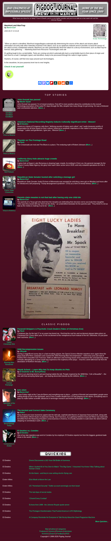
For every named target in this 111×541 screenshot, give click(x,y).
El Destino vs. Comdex (27, 431)
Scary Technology (100, 39)
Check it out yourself (14, 67)
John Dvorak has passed (28, 99)
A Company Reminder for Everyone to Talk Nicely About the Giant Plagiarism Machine (62, 517)
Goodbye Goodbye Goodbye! (9, 115)
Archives (45, 534)
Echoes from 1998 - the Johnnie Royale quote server (49, 505)
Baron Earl (11, 27)
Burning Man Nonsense (9, 363)
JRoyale (23, 351)
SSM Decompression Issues (30, 349)
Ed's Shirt (21, 390)
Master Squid (25, 102)
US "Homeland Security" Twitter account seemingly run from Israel (54, 486)
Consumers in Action (9, 445)
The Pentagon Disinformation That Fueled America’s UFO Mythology (55, 511)
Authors (53, 529)
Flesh (22, 142)
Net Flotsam (9, 172)
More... (41, 108)
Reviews (59, 531)
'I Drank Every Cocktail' (38, 498)
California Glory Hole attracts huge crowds (37, 159)
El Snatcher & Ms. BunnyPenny (33, 372)
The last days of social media (40, 492)
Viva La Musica (9, 135)
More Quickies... (101, 521)
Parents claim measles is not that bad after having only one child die (49, 197)
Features (42, 531)
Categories (61, 529)
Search (52, 534)
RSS (67, 534)
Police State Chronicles (9, 191)
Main (47, 529)
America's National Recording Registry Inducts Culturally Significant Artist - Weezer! (56, 122)
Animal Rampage (9, 384)
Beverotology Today (9, 424)
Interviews (68, 531)
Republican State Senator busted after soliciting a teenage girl (46, 177)
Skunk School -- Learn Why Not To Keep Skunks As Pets (43, 369)
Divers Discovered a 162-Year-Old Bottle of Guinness (49, 460)
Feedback (60, 534)
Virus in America (9, 211)
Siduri (22, 412)
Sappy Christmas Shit (9, 343)
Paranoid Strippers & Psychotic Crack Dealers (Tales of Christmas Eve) (50, 329)
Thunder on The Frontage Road (31, 140)
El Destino (24, 124)
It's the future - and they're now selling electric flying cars (50, 473)
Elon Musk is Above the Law (40, 479)
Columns (51, 531)
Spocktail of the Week (9, 404)
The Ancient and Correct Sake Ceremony (36, 410)
